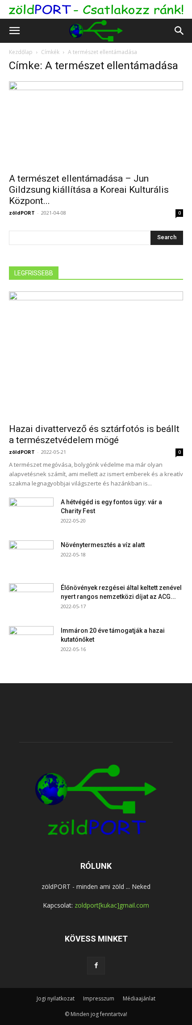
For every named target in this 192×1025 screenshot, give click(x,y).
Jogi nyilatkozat (56, 998)
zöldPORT (22, 212)
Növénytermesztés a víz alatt (103, 544)
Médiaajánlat (139, 998)
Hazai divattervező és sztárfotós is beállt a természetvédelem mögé (94, 434)
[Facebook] (96, 966)
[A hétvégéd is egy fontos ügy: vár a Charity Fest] (31, 513)
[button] (14, 31)
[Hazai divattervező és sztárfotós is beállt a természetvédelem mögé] (96, 354)
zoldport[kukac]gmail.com (112, 905)
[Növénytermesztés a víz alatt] (31, 556)
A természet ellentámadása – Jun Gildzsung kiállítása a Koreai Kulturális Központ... (89, 189)
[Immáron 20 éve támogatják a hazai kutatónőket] (31, 641)
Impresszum (98, 998)
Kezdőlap (21, 52)
